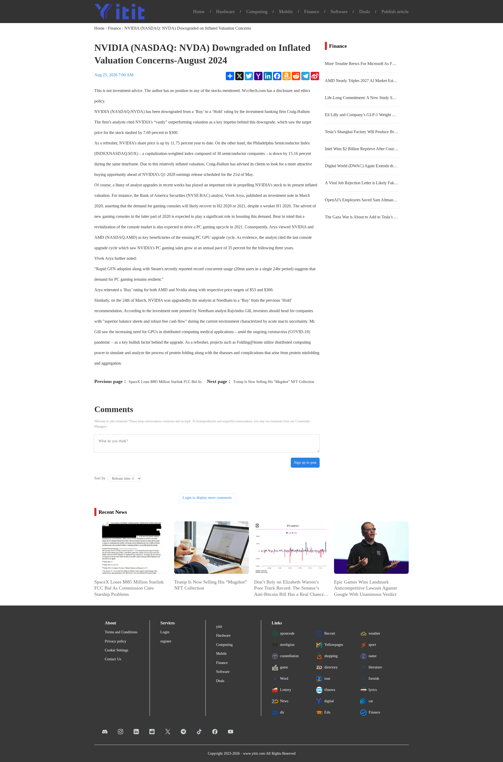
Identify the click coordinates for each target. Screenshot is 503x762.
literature (375, 667)
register (165, 641)
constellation (289, 656)
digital (329, 701)
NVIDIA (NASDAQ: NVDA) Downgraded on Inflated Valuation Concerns (187, 28)
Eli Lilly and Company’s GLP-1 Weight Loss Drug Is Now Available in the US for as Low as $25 (361, 114)
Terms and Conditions (121, 632)
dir (282, 712)
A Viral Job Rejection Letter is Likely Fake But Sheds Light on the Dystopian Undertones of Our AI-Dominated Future (361, 183)
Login (164, 632)
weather (374, 633)
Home (199, 11)
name (372, 656)
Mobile (286, 11)
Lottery (285, 690)
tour (327, 678)
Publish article (395, 11)
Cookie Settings (116, 650)
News (284, 701)
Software (339, 11)
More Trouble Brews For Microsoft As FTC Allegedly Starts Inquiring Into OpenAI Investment (361, 63)
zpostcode (287, 633)
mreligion (287, 645)
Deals (364, 11)
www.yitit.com (254, 753)
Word (284, 678)
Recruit (329, 633)
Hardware (225, 11)
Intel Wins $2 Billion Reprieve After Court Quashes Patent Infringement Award (361, 149)
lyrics (373, 690)
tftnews (329, 690)
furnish (374, 678)
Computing (256, 11)
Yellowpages (333, 645)
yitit (219, 627)
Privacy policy (115, 641)
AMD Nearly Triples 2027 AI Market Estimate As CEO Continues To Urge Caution (361, 80)
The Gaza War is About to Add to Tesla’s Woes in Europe (361, 217)
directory (331, 667)
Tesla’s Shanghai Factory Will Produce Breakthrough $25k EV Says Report (361, 131)
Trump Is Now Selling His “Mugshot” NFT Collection (273, 382)
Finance (311, 11)
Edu (327, 712)
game (284, 667)
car (371, 701)
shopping (331, 656)
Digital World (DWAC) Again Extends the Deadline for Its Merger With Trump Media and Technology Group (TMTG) (361, 166)
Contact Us (113, 659)
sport (372, 645)
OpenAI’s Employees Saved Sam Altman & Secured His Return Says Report (361, 200)
